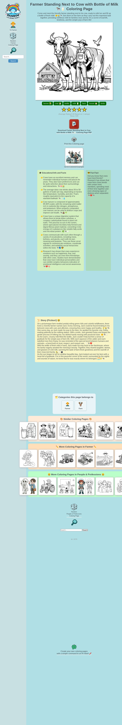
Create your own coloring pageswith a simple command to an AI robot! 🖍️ (74, 652)
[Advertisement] (74, 293)
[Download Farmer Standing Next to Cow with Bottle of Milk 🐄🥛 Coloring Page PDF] (74, 124)
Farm (81, 408)
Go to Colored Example (74, 167)
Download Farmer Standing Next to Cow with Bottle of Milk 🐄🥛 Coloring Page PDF (74, 131)
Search (13, 61)
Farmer (67, 408)
